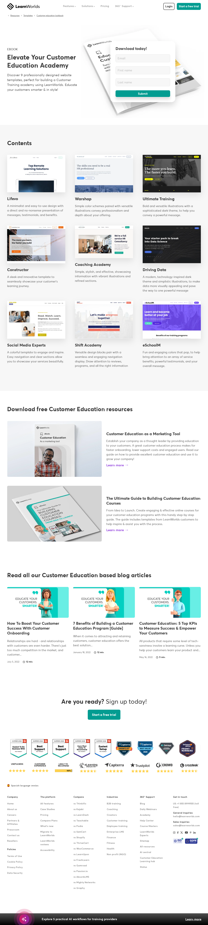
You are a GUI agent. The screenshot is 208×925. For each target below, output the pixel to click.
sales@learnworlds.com (186, 825)
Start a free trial (189, 6)
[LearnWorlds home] (23, 6)
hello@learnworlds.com (186, 816)
